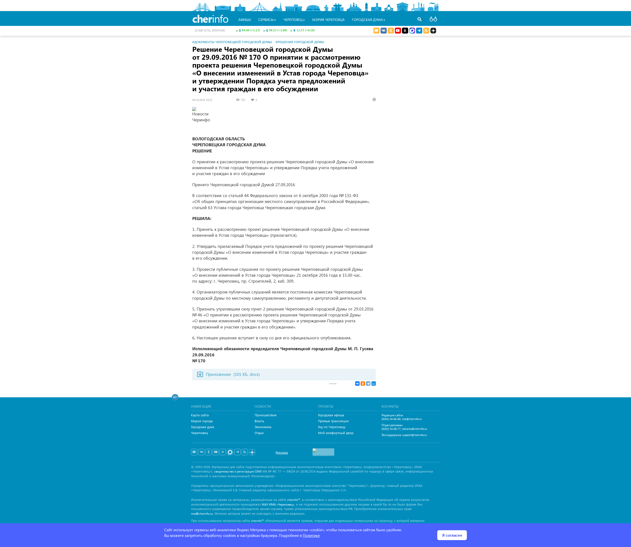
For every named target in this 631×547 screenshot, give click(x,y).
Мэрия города (202, 421)
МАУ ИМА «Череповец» (278, 504)
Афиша (244, 19)
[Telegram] (368, 383)
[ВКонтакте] (357, 383)
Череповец (199, 433)
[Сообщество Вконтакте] (201, 452)
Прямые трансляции (333, 421)
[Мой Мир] (373, 383)
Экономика (263, 427)
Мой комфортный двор (335, 433)
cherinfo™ (293, 500)
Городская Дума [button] (367, 19)
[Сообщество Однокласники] (391, 31)
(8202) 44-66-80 (391, 418)
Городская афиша (331, 415)
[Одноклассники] (363, 383)
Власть (259, 421)
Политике (311, 535)
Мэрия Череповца (328, 19)
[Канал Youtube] (398, 31)
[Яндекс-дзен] (252, 452)
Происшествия (266, 415)
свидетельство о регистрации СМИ (238, 471)
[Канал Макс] (412, 31)
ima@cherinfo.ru (412, 418)
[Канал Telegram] (237, 452)
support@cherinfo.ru (414, 435)
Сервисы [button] (266, 19)
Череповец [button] (292, 19)
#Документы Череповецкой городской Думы (232, 42)
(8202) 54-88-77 (391, 428)
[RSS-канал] (245, 452)
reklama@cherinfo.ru (414, 428)
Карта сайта (200, 415)
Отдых (259, 433)
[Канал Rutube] (405, 31)
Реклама (282, 452)
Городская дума (202, 427)
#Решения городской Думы (300, 42)
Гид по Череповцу (331, 427)
